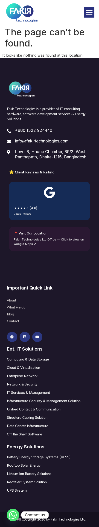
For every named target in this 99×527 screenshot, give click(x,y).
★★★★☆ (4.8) (25, 208)
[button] (89, 12)
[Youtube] (37, 337)
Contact (13, 321)
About (11, 300)
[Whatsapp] (13, 515)
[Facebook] (12, 337)
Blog (10, 314)
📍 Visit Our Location (30, 233)
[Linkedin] (25, 337)
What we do (16, 307)
